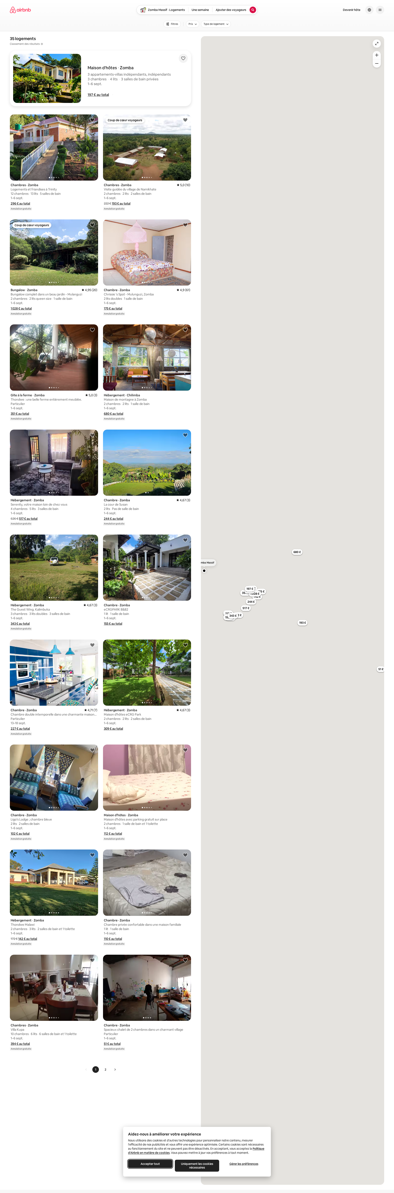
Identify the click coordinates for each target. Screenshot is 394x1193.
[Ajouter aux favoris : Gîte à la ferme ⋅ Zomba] (92, 329)
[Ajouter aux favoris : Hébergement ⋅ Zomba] (92, 435)
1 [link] (95, 1069)
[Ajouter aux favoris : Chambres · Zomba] (92, 119)
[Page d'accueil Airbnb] (20, 10)
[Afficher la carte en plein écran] (377, 43)
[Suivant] (115, 1069)
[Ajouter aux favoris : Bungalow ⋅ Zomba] (92, 224)
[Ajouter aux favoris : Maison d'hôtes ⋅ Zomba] (185, 750)
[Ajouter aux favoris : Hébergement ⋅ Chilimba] (185, 329)
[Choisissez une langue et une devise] (369, 10)
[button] (98, 94)
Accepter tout (150, 1164)
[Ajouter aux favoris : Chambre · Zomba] (185, 224)
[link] (86, 1069)
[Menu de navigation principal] (380, 10)
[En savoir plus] (42, 44)
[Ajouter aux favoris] (183, 58)
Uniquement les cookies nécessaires (197, 1165)
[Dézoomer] (377, 55)
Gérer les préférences (243, 1164)
